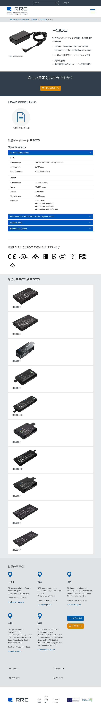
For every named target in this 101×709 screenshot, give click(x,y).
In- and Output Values (19, 153)
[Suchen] (56, 3)
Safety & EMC (16, 223)
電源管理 (34, 19)
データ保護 (46, 699)
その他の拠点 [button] (76, 618)
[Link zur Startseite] (18, 700)
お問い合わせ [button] (76, 626)
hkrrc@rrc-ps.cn (75, 605)
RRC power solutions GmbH (19, 19)
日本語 (65, 3)
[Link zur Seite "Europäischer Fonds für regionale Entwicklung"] (80, 700)
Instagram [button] (15, 678)
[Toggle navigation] (92, 10)
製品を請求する (52, 88)
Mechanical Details (18, 229)
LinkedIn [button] (14, 668)
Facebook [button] (60, 668)
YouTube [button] (59, 678)
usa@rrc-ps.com (45, 605)
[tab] (50, 152)
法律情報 (39, 701)
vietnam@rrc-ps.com (47, 649)
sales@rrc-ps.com (16, 602)
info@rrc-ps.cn (15, 651)
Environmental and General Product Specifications (32, 217)
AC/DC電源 (43, 19)
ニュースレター (56, 701)
